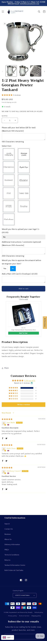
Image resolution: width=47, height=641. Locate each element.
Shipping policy (36, 616)
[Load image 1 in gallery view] (11, 71)
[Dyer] (9, 206)
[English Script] (24, 167)
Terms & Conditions (12, 555)
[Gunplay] (24, 206)
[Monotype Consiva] (24, 154)
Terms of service (24, 616)
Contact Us (9, 529)
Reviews (8, 534)
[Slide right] (44, 71)
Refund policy (39, 612)
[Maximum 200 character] (21, 243)
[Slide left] (2, 71)
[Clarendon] (9, 167)
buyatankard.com (14, 612)
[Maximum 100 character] (19, 129)
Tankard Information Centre (15, 565)
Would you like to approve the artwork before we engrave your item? (21, 262)
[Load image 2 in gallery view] (23, 71)
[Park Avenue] (9, 219)
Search (7, 524)
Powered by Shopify (26, 612)
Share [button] (6, 368)
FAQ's (7, 550)
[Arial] (9, 193)
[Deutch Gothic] (24, 193)
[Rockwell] (9, 180)
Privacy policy (12, 616)
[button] (2, 11)
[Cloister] (24, 180)
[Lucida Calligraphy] (9, 154)
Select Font (6, 146)
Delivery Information (12, 544)
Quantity (5, 116)
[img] (7, 419)
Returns (7, 560)
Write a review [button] (23, 405)
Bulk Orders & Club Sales (14, 570)
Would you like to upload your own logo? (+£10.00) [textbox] (20, 231)
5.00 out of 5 (29, 381)
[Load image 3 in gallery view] (35, 71)
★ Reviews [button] (45, 322)
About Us (8, 539)
